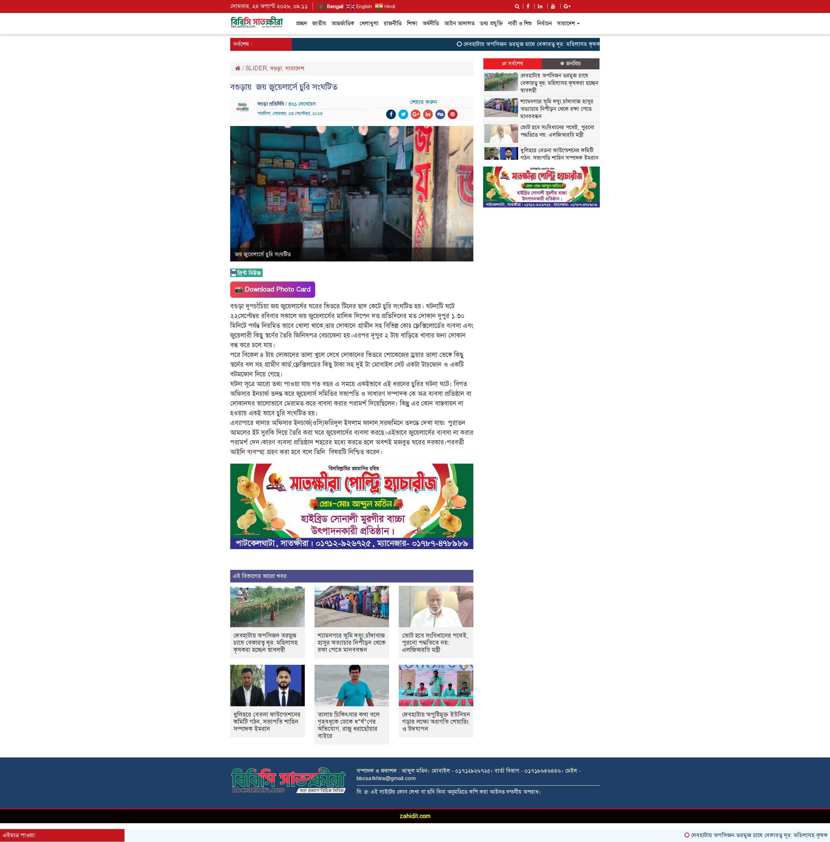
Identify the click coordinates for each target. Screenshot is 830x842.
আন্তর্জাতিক (342, 23)
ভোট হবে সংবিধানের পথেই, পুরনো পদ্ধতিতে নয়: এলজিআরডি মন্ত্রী (435, 642)
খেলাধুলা (369, 23)
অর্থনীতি (430, 23)
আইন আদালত (459, 23)
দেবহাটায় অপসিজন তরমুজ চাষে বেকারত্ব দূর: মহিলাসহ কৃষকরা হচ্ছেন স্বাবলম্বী (521, 44)
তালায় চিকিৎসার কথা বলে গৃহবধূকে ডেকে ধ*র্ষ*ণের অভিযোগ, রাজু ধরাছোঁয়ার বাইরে (349, 725)
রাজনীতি (393, 23)
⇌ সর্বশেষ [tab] (512, 63)
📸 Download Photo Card (273, 289)
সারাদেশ (566, 23)
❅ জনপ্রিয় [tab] (570, 63)
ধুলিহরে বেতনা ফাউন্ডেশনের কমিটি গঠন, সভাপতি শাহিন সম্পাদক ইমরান (267, 721)
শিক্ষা (412, 23)
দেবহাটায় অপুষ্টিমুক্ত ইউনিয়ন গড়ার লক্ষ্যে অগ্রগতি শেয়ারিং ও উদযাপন (436, 721)
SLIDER (256, 68)
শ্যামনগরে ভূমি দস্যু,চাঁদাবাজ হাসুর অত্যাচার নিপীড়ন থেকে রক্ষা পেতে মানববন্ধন (351, 642)
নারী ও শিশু (520, 23)
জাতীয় (319, 23)
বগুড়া (276, 68)
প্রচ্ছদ (301, 23)
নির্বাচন (544, 23)
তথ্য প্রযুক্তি (491, 23)
